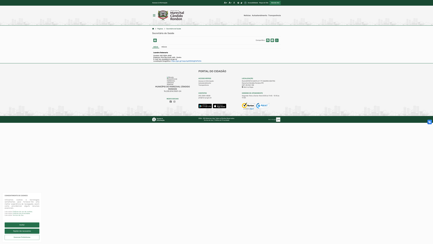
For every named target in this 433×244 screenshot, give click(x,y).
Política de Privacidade (222, 120)
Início (155, 47)
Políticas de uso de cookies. (23, 212)
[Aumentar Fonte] (225, 3)
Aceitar (22, 225)
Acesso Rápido (204, 78)
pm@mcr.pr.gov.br (205, 98)
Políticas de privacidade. (21, 213)
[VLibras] (241, 3)
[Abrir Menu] (154, 15)
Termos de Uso (208, 120)
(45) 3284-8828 (204, 96)
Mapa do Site (263, 3)
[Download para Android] (205, 108)
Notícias (247, 15)
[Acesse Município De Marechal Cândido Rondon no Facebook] (171, 101)
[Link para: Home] (153, 29)
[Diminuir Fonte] (230, 3)
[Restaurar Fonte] (235, 3)
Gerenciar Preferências (22, 237)
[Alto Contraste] (238, 3)
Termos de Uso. (18, 215)
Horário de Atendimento (252, 93)
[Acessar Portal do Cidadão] (171, 15)
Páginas (160, 29)
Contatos (202, 93)
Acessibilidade (253, 3)
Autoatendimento (259, 15)
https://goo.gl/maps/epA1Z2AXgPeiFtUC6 (186, 61)
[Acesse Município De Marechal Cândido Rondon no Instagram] (174, 101)
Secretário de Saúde (173, 29)
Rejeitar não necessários (22, 231)
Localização (247, 78)
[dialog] (22, 217)
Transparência (274, 15)
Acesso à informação (159, 3)
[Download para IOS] (219, 108)
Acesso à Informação (206, 81)
